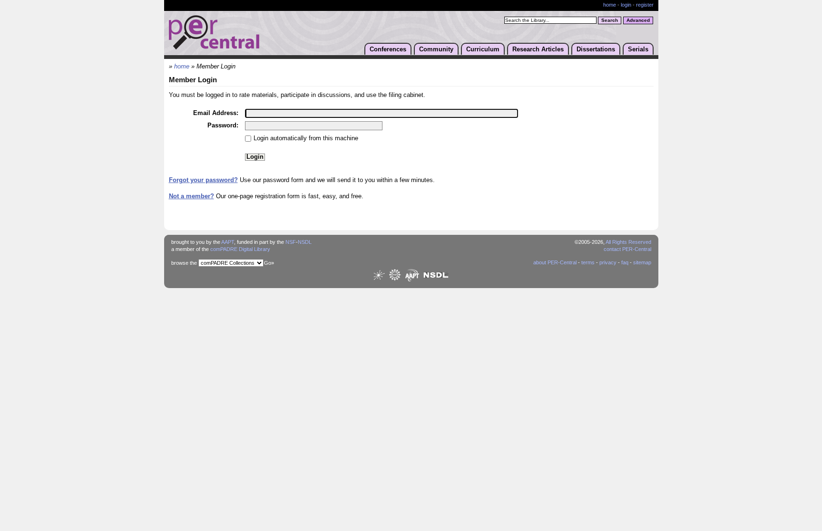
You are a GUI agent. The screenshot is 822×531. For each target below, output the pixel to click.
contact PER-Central (627, 249)
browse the (184, 263)
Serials (638, 49)
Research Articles (538, 49)
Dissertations (596, 49)
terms (588, 262)
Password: (222, 125)
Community (436, 49)
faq (624, 262)
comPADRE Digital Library (240, 249)
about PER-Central (555, 262)
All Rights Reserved (628, 242)
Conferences (388, 49)
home (609, 5)
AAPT (227, 242)
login (626, 5)
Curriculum (482, 49)
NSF (290, 242)
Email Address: (215, 112)
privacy (607, 262)
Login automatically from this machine (306, 138)
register (645, 5)
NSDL (305, 242)
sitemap (642, 262)
